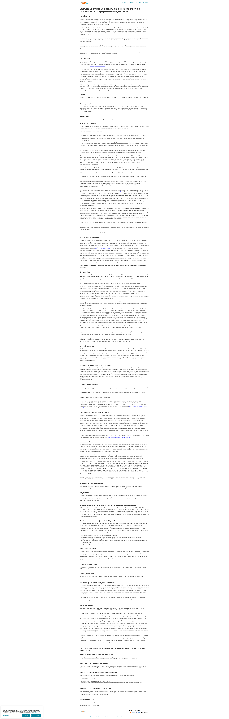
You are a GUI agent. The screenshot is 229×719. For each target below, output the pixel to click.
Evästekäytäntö (107, 716)
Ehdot (102, 716)
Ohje (140, 2)
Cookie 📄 (35, 712)
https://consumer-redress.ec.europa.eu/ (89, 407)
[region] (22, 712)
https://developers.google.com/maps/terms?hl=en (118, 437)
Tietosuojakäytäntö (115, 716)
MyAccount (145, 2)
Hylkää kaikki (25, 715)
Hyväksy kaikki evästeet (35, 715)
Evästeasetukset (6, 715)
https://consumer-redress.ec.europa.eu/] (138, 406)
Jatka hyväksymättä (39, 707)
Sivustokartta (125, 716)
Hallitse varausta (133, 2)
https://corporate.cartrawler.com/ (97, 66)
